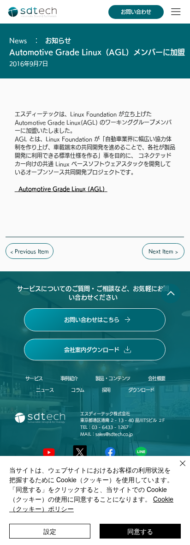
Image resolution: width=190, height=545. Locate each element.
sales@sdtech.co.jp (114, 434)
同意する (140, 531)
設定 (49, 531)
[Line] (141, 452)
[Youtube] (49, 452)
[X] (80, 452)
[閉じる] (177, 469)
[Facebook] (110, 452)
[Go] (170, 293)
